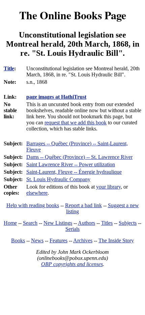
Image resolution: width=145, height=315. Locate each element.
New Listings (58, 223)
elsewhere (37, 193)
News (37, 240)
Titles (107, 223)
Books (18, 240)
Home (10, 223)
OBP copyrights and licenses (72, 264)
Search (30, 223)
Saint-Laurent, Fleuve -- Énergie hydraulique (74, 172)
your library (108, 187)
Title (9, 68)
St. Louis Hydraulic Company (58, 179)
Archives (82, 240)
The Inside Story (116, 240)
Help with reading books (32, 205)
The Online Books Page (72, 15)
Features (58, 240)
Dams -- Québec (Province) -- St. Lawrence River (79, 157)
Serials (72, 229)
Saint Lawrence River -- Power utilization (70, 164)
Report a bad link (83, 205)
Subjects (128, 223)
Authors (86, 223)
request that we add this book (76, 122)
